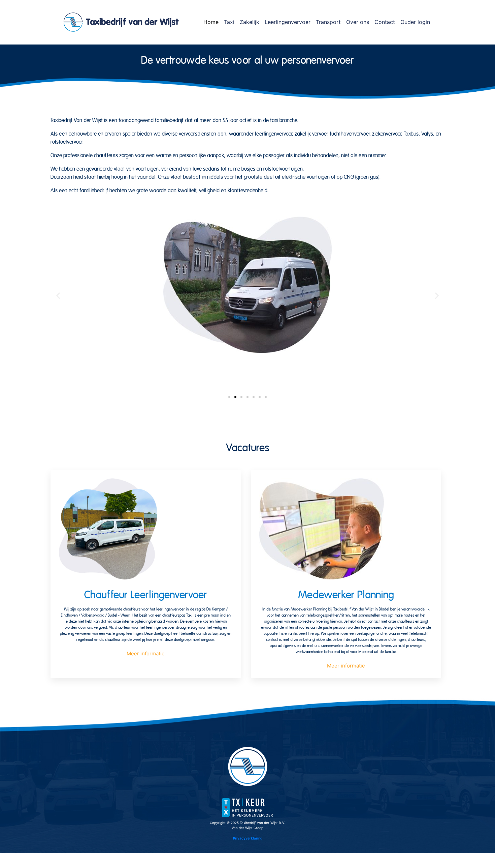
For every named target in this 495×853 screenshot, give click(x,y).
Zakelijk (249, 22)
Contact (384, 22)
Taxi (229, 22)
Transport (328, 22)
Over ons (357, 22)
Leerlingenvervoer (287, 22)
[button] (58, 295)
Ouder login (415, 22)
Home (211, 22)
